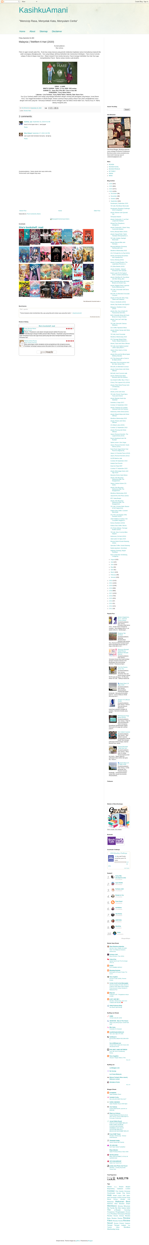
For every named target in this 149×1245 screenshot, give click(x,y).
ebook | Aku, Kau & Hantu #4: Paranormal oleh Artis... (119, 311)
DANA (111, 965)
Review (109, 1216)
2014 (111, 601)
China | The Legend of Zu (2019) (120, 382)
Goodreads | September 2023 (119, 203)
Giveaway (127, 1191)
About (32, 31)
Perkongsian (121, 1214)
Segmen (127, 1223)
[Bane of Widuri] (88, 279)
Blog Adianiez (114, 1150)
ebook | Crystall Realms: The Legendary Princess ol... (119, 263)
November (114, 196)
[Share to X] (53, 108)
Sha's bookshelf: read (31, 227)
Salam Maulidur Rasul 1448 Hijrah (118, 1103)
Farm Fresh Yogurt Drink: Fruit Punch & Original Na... (119, 449)
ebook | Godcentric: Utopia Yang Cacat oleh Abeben (120, 228)
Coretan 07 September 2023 (118, 468)
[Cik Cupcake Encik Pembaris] (56, 278)
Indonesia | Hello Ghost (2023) (119, 411)
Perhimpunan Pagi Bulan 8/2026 (123, 716)
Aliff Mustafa (29, 330)
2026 (111, 183)
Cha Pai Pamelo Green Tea (123, 668)
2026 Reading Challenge (118, 853)
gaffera (78, 1241)
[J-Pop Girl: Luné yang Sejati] (35, 262)
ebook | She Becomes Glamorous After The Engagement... (117, 479)
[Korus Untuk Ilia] (88, 243)
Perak (108, 1214)
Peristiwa (114, 1214)
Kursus (116, 1199)
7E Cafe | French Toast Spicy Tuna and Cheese (119, 395)
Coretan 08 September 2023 (118, 461)
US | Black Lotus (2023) (117, 425)
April (112, 569)
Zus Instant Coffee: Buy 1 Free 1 (119, 380)
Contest (128, 1188)
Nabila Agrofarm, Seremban (118, 548)
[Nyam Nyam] (88, 291)
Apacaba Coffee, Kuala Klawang (120, 545)
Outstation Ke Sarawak (116, 1029)
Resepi (127, 1214)
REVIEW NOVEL (114, 167)
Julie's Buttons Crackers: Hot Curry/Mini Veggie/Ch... (118, 519)
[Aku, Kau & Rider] (77, 296)
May (112, 567)
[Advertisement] (60, 192)
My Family (111, 1208)
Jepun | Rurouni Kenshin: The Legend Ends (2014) (119, 434)
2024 (111, 189)
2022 (111, 580)
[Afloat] (35, 280)
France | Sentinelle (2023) (118, 302)
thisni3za (118, 926)
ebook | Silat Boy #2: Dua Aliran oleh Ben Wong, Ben (119, 278)
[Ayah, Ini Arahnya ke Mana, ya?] (56, 261)
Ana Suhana (113, 1107)
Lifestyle (122, 1199)
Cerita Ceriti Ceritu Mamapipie (119, 983)
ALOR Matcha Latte (116, 458)
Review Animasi (119, 1216)
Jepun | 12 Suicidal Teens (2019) (120, 453)
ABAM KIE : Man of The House (119, 1021)
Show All (128, 1060)
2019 (111, 588)
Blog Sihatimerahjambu (117, 946)
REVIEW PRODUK (114, 169)
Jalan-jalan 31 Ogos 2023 (118, 539)
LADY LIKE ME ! (114, 999)
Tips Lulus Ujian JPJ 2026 (116, 1033)
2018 (111, 590)
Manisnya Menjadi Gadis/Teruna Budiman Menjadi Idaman (123, 652)
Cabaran (120, 1188)
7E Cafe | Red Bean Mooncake (119, 206)
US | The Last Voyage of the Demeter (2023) (118, 515)
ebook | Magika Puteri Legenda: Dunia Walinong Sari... (119, 286)
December (114, 193)
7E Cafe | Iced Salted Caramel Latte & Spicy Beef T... (119, 346)
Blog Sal (112, 993)
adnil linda (118, 920)
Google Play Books (123, 1193)
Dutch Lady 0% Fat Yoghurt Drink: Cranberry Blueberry (119, 273)
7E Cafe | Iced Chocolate (117, 334)
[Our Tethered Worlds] (35, 297)
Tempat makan (120, 1225)
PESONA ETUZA (115, 1082)
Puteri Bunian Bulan (30, 328)
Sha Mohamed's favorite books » (92, 301)
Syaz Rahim (119, 883)
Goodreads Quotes (95, 316)
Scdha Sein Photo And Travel (118, 1166)
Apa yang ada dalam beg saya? (118, 1099)
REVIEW (111, 164)
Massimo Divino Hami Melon (119, 475)
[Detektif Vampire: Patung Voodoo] (56, 298)
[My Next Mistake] (45, 298)
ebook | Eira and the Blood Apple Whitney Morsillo (120, 355)
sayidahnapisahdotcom (117, 1032)
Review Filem (27, 110)
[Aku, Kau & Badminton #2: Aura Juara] (77, 244)
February (113, 575)
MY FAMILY (112, 171)
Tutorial (109, 1227)
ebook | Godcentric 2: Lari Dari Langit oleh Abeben (119, 220)
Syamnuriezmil (77, 313)
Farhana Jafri (119, 889)
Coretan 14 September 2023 (118, 405)
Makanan (110, 1202)
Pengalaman (111, 1212)
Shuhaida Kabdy (115, 1140)
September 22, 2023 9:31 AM (41, 122)
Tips (129, 1225)
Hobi (109, 1195)
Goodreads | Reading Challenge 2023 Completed (120, 209)
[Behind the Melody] (24, 262)
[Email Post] (45, 108)
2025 (111, 186)
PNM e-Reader (114, 1210)
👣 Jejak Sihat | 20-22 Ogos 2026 (123, 763)
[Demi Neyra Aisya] (67, 261)
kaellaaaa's (113, 1037)
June (112, 564)
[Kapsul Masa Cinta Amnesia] (88, 261)
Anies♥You (113, 959)
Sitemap (44, 31)
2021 (111, 583)
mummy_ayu (28, 122)
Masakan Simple (124, 1203)
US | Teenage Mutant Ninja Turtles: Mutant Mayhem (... (119, 340)
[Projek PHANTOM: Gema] (77, 263)
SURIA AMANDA (115, 1102)
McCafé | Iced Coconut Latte (118, 373)
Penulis (128, 1212)
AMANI (111, 173)
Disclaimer (57, 31)
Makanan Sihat (112, 1203)
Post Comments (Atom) (34, 214)
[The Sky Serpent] (45, 279)
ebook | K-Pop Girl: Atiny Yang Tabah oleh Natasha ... (119, 298)
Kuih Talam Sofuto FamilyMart (117, 1147)
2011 (111, 608)
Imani (115, 1195)
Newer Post (22, 210)
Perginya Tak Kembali (122, 634)
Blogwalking (111, 1188)
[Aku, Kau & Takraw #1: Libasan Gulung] (56, 244)
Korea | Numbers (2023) (117, 523)
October (113, 198)
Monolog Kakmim (115, 970)
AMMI (111, 1016)
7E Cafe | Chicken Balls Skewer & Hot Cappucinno (119, 507)
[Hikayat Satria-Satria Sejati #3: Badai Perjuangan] (67, 298)
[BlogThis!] (51, 108)
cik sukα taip (113, 1145)
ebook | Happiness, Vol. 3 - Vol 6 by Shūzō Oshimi (123, 618)
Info (124, 1195)
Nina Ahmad (28, 133)
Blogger (90, 1241)
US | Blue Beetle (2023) (117, 266)
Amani (121, 1186)
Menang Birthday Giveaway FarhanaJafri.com (118, 247)
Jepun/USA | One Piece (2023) (119, 495)
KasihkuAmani (43, 10)
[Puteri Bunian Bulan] (24, 245)
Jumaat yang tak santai (116, 1017)
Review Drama (117, 1218)
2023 (111, 191)
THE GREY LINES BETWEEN (118, 1049)
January (113, 577)
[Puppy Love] (77, 281)
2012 (111, 606)
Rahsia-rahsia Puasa (30, 341)
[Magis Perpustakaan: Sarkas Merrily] (24, 280)
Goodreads (111, 1193)
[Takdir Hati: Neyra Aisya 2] (45, 261)
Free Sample (120, 1191)
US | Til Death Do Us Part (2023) (120, 253)
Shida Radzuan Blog (116, 1005)
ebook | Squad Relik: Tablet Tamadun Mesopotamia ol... (119, 234)
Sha (116, 856)
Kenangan (114, 1197)
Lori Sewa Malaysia (116, 1074)
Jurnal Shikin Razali (116, 1121)
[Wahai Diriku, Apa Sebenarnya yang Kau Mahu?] (67, 244)
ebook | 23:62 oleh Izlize (117, 391)
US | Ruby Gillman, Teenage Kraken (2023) (118, 528)
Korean (124, 1197)
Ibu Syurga (113, 1071)
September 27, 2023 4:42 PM (41, 133)
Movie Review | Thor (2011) (117, 956)
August (113, 559)
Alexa (115, 1186)
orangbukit (113, 1092)
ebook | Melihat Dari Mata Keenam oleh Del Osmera (119, 376)
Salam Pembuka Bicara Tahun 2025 (119, 1151)
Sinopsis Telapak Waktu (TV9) (118, 1057)
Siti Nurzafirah (114, 1155)
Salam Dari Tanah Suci (116, 1163)
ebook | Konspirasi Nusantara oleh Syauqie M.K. (119, 256)
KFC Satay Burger (115, 498)
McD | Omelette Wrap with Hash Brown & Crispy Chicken (119, 316)
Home (22, 31)
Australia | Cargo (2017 (117, 402)
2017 (111, 593)
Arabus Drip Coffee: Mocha (118, 525)
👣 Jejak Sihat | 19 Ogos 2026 (123, 684)
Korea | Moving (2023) (117, 260)
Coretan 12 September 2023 (118, 427)
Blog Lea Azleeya (115, 1113)
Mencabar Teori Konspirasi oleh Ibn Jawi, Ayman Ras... (119, 363)
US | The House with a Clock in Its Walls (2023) (119, 359)
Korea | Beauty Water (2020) (118, 231)
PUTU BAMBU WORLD (116, 967)
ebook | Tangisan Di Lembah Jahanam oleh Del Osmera (119, 408)
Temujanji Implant (115, 216)
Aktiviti (109, 1186)
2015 (111, 598)
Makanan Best (122, 1201)
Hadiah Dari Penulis (116, 463)
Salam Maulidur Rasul (115, 1094)
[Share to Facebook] (55, 108)
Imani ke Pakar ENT (116, 466)
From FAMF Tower (115, 1134)
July (112, 562)
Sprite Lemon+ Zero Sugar (118, 442)
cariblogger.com (115, 1068)
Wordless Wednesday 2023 (118, 250)
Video (117, 1227)
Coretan (111, 1191)
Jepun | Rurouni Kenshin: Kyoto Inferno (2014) (119, 445)
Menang (120, 1206)
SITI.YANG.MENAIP (115, 1161)
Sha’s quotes (24, 309)
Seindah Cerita (114, 1097)
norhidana (118, 907)
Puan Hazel (118, 901)
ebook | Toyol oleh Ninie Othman (120, 343)
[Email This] (49, 108)
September (114, 201)
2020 (111, 585)
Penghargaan (120, 1212)
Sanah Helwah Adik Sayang (117, 1142)
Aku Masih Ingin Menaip (116, 1007)
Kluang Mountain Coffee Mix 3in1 (123, 747)
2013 (111, 603)
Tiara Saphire (114, 977)
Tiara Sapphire (114, 1056)
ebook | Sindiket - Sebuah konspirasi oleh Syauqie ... (119, 269)
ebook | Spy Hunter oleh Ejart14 (119, 304)
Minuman (127, 1206)
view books (126, 868)
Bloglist (128, 1186)
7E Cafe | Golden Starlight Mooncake (118, 239)
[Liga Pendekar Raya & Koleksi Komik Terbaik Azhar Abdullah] (24, 296)
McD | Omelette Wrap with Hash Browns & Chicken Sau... (119, 282)
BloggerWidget (126, 938)
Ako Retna (118, 914)
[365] (45, 242)
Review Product (119, 1223)
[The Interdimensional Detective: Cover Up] (67, 279)
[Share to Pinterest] (57, 108)
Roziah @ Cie (119, 895)
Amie (119, 932)
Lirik (129, 1199)
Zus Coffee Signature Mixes (118, 327)
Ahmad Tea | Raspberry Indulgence (117, 224)
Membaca (112, 1206)
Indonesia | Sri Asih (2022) (118, 536)
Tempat (109, 1225)
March (113, 572)
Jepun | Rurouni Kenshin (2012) (119, 456)
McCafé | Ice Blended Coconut (119, 366)
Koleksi (119, 1197)
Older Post (97, 210)
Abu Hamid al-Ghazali (31, 342)
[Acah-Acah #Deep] (35, 244)
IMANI (110, 175)
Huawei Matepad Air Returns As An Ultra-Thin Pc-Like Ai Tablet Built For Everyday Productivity (119, 1116)
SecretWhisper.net (115, 1043)
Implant (120, 1195)
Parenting (127, 1210)
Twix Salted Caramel (124, 732)
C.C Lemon (113, 389)
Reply (26, 127)
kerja (117, 1229)
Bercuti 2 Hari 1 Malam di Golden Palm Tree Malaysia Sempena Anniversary (118, 949)
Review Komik (118, 1221)
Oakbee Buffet (126, 1208)
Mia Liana (112, 1027)
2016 (111, 596)
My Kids (118, 1208)
